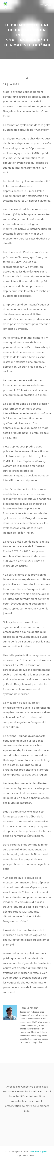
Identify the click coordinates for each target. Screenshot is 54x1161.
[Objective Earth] (5, 5)
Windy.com (18, 219)
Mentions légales (38, 1151)
